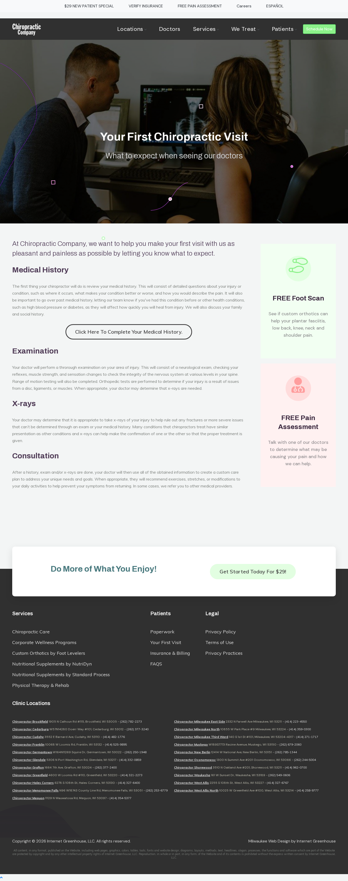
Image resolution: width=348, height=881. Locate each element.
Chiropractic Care (31, 632)
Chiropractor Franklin (28, 744)
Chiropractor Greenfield (30, 775)
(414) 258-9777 (308, 790)
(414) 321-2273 (131, 775)
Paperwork (162, 632)
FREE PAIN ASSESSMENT (200, 6)
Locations (130, 29)
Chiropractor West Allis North (196, 790)
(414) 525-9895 (116, 744)
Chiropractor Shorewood (193, 767)
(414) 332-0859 (130, 760)
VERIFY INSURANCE (146, 6)
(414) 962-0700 (296, 767)
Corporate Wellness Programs (44, 642)
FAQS (156, 664)
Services (204, 29)
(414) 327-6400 (129, 783)
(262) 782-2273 (131, 721)
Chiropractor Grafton (28, 767)
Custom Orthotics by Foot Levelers (48, 653)
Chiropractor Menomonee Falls (35, 790)
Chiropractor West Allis (191, 783)
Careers (244, 6)
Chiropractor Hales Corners (33, 783)
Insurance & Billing (170, 653)
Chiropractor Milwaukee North (197, 729)
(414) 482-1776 (114, 737)
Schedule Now (319, 29)
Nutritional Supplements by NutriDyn (52, 664)
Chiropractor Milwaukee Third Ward (201, 737)
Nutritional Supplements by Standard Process (61, 674)
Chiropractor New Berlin (192, 752)
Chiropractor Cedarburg (30, 729)
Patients (282, 29)
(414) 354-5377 (120, 798)
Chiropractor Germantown (32, 752)
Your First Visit (165, 642)
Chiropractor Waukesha (192, 775)
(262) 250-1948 (135, 752)
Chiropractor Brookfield (30, 721)
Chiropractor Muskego (191, 744)
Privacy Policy (220, 632)
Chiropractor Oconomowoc (195, 760)
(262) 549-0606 (279, 775)
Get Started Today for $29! (253, 571)
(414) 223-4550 (296, 721)
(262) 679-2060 (290, 744)
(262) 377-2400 (106, 767)
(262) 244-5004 (305, 760)
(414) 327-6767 (278, 783)
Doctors (169, 29)
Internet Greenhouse (316, 841)
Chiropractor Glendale (29, 760)
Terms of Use (219, 642)
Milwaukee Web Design (269, 841)
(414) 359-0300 (300, 729)
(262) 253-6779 (157, 790)
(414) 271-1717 (307, 737)
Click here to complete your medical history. (128, 332)
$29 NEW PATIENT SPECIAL (89, 6)
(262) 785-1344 (286, 752)
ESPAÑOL (275, 6)
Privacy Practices (224, 653)
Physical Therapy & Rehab (40, 685)
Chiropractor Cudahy (28, 737)
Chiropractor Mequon (28, 798)
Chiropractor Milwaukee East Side (199, 721)
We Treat (243, 29)
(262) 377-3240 (138, 729)
